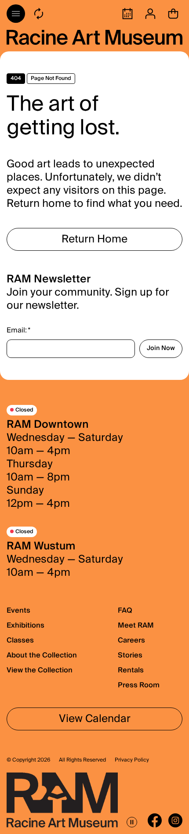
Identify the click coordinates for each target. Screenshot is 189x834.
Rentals (131, 670)
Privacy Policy (132, 760)
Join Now (161, 348)
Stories (130, 655)
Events (18, 610)
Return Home (94, 239)
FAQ (125, 610)
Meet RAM (136, 625)
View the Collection (40, 670)
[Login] (150, 13)
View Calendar (95, 719)
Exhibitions (25, 625)
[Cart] (173, 13)
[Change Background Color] (38, 13)
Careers (131, 640)
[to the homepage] (94, 37)
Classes (20, 640)
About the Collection (42, 655)
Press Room (139, 685)
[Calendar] (127, 13)
